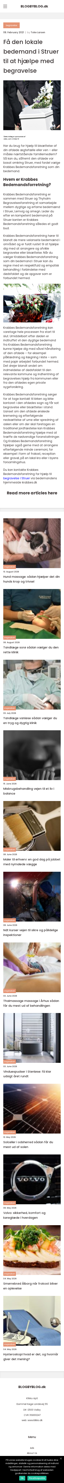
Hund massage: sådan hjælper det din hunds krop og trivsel (31, 579)
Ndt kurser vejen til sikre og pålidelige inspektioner (30, 932)
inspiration (9, 566)
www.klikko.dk (35, 1420)
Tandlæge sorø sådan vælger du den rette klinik (31, 649)
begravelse (11, 25)
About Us (32, 1453)
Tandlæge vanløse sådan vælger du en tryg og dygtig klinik (30, 720)
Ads (32, 1448)
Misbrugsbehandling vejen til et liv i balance (28, 791)
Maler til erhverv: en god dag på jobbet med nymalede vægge (31, 861)
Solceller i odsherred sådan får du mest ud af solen (28, 1144)
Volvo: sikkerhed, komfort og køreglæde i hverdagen (24, 1215)
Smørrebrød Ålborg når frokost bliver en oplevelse (30, 1285)
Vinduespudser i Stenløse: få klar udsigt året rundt (27, 1073)
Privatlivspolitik (37, 1478)
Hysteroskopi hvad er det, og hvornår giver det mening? (30, 1356)
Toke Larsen (38, 32)
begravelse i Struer (16, 478)
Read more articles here (32, 493)
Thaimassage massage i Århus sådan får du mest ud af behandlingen (31, 1003)
